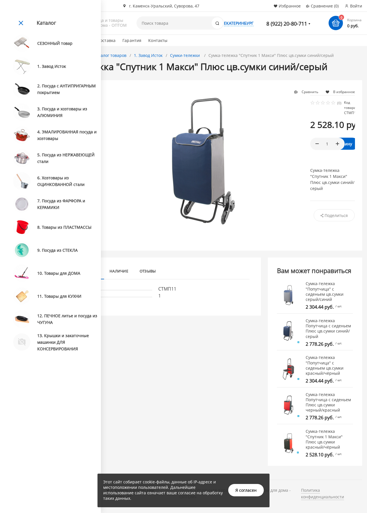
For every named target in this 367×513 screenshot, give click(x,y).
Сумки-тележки (185, 55)
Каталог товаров (110, 55)
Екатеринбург (238, 23)
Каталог (46, 22)
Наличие (119, 271)
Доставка (106, 40)
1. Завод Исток (148, 55)
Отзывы (148, 271)
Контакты (157, 40)
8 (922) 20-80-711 (286, 23)
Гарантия (131, 40)
